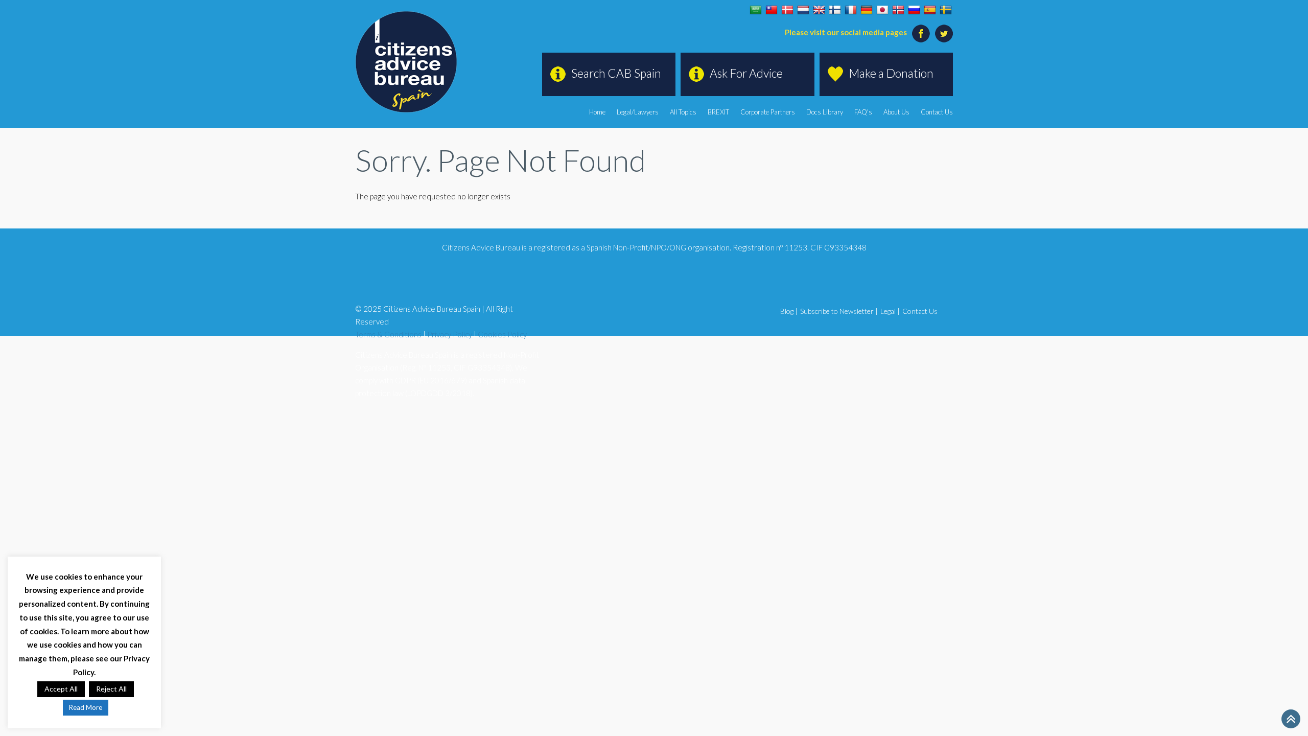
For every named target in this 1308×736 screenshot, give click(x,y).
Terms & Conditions (388, 334)
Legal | (890, 311)
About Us (896, 112)
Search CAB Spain (616, 73)
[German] (866, 10)
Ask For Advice (746, 73)
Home (597, 112)
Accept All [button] (61, 688)
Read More (85, 707)
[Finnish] (835, 10)
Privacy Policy (449, 334)
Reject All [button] (111, 688)
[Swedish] (946, 10)
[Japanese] (882, 10)
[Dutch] (803, 10)
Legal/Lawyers (638, 112)
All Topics (683, 112)
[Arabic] (756, 10)
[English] (819, 10)
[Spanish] (930, 10)
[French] (851, 10)
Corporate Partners (767, 112)
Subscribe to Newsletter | (839, 311)
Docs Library (824, 112)
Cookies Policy (502, 334)
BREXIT (718, 112)
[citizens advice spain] (406, 62)
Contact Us (937, 112)
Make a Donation (891, 73)
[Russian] (914, 10)
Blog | (789, 311)
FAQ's (863, 112)
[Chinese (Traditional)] (771, 10)
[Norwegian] (898, 10)
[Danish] (787, 10)
